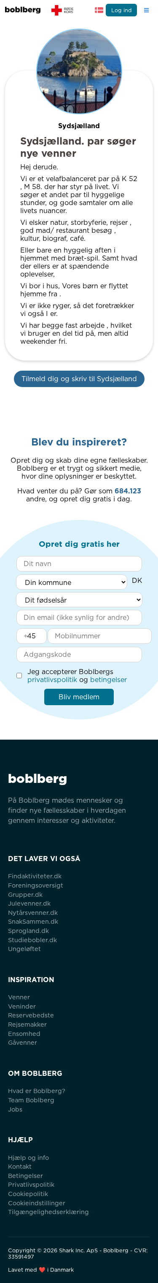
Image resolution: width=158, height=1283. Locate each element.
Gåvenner (22, 1042)
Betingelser (25, 1175)
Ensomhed (24, 1033)
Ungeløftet (24, 948)
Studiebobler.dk (32, 939)
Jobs (15, 1109)
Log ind (121, 10)
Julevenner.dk (29, 903)
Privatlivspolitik (31, 1184)
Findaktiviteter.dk (35, 876)
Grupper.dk (25, 894)
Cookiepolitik (28, 1193)
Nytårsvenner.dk (33, 912)
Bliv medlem (79, 697)
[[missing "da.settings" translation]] (99, 10)
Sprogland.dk (28, 930)
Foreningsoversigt (35, 885)
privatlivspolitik (52, 680)
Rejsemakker (27, 1024)
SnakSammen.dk (33, 921)
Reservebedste (31, 1015)
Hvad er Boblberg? (36, 1090)
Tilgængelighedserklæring (48, 1211)
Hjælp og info (28, 1157)
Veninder (22, 1006)
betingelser (108, 680)
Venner (19, 997)
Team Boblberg (31, 1100)
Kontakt (20, 1166)
